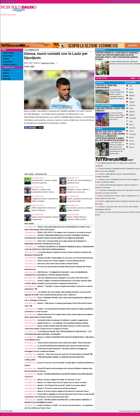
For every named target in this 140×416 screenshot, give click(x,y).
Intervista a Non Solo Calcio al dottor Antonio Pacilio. (57, 264)
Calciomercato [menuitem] (9, 67)
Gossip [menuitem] (6, 59)
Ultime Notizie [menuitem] (8, 53)
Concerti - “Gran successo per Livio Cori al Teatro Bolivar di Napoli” (63, 354)
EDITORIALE (101, 50)
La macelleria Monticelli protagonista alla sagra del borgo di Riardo (63, 346)
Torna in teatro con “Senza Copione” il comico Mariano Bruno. (61, 261)
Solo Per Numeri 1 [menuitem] (10, 64)
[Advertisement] (12, 124)
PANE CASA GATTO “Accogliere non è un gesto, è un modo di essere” (64, 232)
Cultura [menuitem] (6, 76)
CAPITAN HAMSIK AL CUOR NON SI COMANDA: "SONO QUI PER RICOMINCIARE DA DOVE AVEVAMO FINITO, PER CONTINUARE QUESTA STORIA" (117, 56)
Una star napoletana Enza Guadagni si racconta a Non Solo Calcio (62, 278)
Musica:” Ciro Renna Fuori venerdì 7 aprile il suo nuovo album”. (62, 385)
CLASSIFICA (131, 83)
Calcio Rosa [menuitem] (8, 62)
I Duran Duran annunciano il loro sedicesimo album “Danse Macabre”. (64, 343)
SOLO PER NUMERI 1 (104, 106)
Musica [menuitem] (6, 73)
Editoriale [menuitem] (7, 79)
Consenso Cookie (124, 411)
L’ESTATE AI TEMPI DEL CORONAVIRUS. (106, 86)
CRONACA (100, 83)
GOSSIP (99, 129)
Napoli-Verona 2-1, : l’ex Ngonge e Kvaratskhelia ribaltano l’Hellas (62, 323)
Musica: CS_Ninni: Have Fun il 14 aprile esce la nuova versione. (62, 382)
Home (3, 50)
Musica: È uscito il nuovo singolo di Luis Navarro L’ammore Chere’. (63, 391)
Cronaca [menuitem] (6, 70)
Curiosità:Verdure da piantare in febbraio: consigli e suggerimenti (62, 320)
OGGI (133, 78)
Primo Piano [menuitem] (8, 56)
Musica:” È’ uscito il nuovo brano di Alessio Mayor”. (57, 388)
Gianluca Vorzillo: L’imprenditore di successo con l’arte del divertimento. (65, 258)
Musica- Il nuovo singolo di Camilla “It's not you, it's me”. (59, 380)
